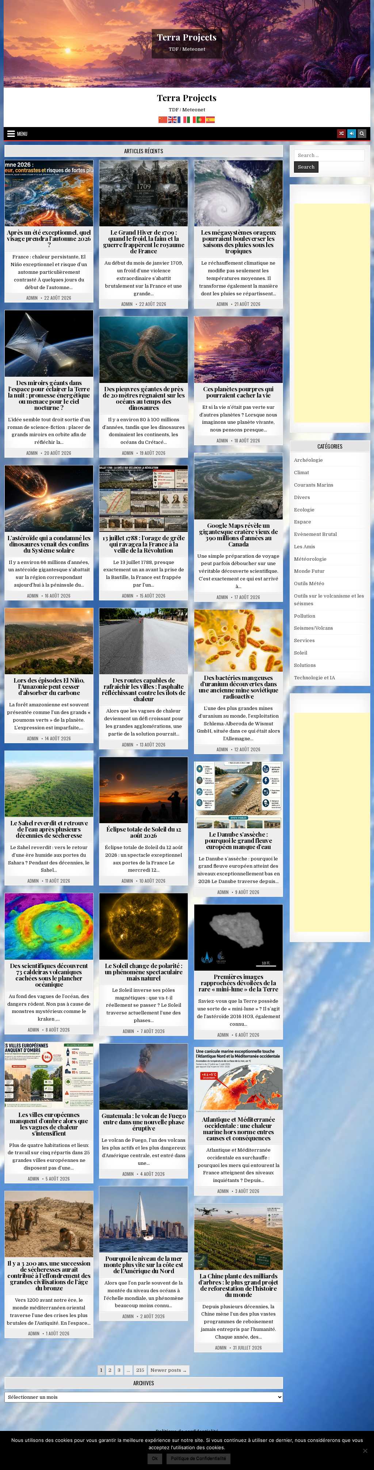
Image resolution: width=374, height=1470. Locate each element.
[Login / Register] (351, 133)
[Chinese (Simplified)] (163, 119)
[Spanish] (210, 119)
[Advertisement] (334, 313)
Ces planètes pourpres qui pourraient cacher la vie (238, 392)
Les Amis (304, 546)
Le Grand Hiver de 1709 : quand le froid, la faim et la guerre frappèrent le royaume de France (143, 241)
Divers (165, 334)
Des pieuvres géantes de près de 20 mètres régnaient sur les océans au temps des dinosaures (143, 398)
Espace (34, 328)
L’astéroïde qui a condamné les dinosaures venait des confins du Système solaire (49, 544)
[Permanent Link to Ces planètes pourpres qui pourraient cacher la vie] (238, 349)
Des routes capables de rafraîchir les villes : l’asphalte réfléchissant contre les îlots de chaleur (144, 689)
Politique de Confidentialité (198, 1458)
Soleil (146, 911)
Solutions (27, 336)
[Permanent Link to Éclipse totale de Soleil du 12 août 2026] (143, 790)
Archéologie (134, 334)
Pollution (64, 328)
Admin (32, 298)
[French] (182, 119)
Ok (155, 1458)
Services (304, 640)
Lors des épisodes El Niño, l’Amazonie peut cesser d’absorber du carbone (49, 686)
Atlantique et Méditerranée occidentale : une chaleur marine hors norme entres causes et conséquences (238, 1128)
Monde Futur (241, 1221)
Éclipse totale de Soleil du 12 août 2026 (143, 832)
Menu (22, 133)
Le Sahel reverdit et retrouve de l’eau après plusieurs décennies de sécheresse (49, 829)
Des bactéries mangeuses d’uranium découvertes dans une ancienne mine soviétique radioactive (238, 686)
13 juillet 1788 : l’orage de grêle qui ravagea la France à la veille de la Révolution (143, 544)
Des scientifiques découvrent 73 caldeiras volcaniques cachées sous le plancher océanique (49, 975)
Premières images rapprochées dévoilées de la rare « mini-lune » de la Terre (238, 982)
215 (140, 1370)
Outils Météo (309, 583)
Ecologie (65, 768)
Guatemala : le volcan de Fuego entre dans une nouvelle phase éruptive (144, 1122)
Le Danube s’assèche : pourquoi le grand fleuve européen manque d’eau (238, 840)
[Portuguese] (201, 119)
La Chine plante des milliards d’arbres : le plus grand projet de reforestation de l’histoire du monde (238, 1285)
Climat (35, 626)
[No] (365, 1450)
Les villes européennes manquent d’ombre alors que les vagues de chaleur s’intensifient (49, 1123)
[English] (173, 119)
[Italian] (191, 119)
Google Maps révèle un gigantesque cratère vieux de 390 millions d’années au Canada (238, 534)
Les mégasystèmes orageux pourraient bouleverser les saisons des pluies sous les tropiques (238, 241)
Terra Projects (187, 37)
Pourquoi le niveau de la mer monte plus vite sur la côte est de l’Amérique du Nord (143, 1264)
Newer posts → (168, 1370)
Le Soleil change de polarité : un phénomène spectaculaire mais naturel (144, 972)
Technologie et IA (69, 336)
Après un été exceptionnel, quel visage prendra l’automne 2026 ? (49, 238)
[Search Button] (362, 133)
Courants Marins (147, 1204)
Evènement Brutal (145, 178)
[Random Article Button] (341, 133)
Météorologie (52, 178)
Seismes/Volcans (52, 911)
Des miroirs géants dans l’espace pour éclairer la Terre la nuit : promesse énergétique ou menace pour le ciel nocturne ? (49, 395)
